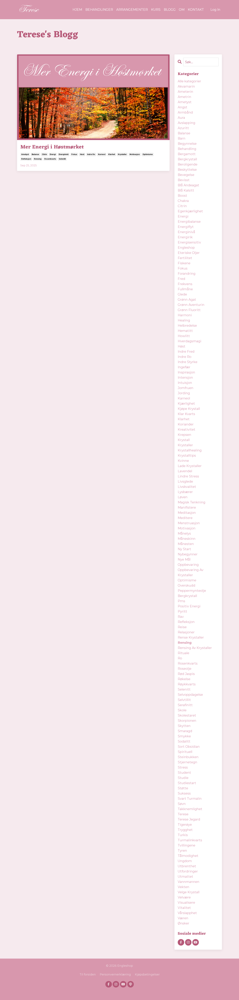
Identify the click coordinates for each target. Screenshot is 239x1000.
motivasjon (135, 154)
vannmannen (188, 882)
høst (82, 154)
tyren (182, 851)
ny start (184, 549)
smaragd (185, 731)
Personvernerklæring (115, 974)
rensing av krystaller (195, 648)
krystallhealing (190, 450)
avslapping (186, 123)
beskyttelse (187, 170)
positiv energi (189, 606)
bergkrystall (187, 159)
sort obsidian (189, 747)
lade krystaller (190, 466)
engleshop (186, 248)
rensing (37, 159)
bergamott (187, 154)
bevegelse (186, 175)
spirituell (185, 752)
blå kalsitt (186, 190)
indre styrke (187, 362)
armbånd (185, 112)
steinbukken (188, 757)
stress (183, 767)
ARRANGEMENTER (132, 10)
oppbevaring (188, 565)
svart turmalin (190, 799)
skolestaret (187, 715)
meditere (185, 518)
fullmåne (185, 289)
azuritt (183, 128)
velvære (184, 897)
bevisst (184, 180)
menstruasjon (189, 523)
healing (184, 320)
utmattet (185, 876)
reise (182, 627)
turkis (183, 835)
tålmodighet (188, 856)
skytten (184, 726)
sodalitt (184, 741)
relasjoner (186, 632)
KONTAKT (196, 10)
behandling (187, 149)
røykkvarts (187, 684)
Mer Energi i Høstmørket (52, 147)
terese (183, 814)
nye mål (184, 559)
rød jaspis (186, 674)
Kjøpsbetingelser (147, 974)
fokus (74, 154)
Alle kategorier (189, 81)
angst (182, 107)
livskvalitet (187, 487)
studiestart (187, 783)
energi (53, 154)
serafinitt (185, 705)
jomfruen (185, 388)
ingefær (184, 367)
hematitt (185, 331)
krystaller (122, 154)
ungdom (185, 861)
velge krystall (188, 892)
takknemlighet (190, 809)
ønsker (183, 923)
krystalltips (187, 455)
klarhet (111, 154)
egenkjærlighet (190, 211)
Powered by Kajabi (119, 991)
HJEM (77, 10)
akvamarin (186, 86)
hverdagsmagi (189, 341)
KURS (155, 10)
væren (183, 918)
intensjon (185, 377)
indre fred (186, 351)
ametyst (25, 154)
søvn (182, 804)
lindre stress (188, 476)
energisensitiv (189, 242)
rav (181, 617)
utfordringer (188, 871)
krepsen (184, 435)
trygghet (185, 830)
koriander (186, 424)
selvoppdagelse (190, 695)
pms (181, 601)
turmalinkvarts (190, 840)
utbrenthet (187, 866)
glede (182, 294)
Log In (215, 10)
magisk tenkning (191, 502)
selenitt (62, 159)
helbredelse (187, 325)
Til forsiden (88, 974)
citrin (44, 154)
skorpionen (187, 721)
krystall (184, 440)
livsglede (185, 481)
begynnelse (187, 144)
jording (184, 393)
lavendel (185, 471)
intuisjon (185, 383)
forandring (186, 274)
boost (182, 196)
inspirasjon (186, 372)
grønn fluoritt (189, 310)
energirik (185, 237)
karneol (101, 154)
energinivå (63, 154)
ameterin (185, 92)
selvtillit (184, 700)
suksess (184, 793)
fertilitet (185, 258)
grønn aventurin (191, 305)
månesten (186, 544)
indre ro (91, 154)
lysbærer (185, 492)
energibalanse (189, 222)
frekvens (185, 284)
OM (182, 10)
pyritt (182, 611)
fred (181, 279)
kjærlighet (186, 403)
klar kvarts (186, 414)
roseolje (184, 669)
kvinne (183, 461)
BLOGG (170, 10)
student (184, 773)
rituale (183, 653)
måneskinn (186, 539)
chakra (183, 201)
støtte (183, 788)
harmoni (185, 315)
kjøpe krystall (189, 409)
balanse (35, 154)
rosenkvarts (50, 159)
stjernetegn (187, 762)
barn (181, 138)
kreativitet (186, 429)
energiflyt (186, 227)
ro (180, 658)
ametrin (184, 97)
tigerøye (185, 825)
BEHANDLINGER (99, 10)
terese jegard (189, 819)
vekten (183, 887)
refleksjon (26, 159)
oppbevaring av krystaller (190, 572)
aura (181, 118)
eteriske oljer (189, 253)
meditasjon (187, 513)
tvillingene (186, 845)
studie (183, 778)
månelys (184, 533)
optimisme (148, 154)
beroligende (187, 164)
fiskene (184, 263)
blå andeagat (188, 185)
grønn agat (187, 299)
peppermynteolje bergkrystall (192, 593)
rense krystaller (191, 637)
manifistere (187, 507)
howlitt (184, 336)
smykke (184, 736)
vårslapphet (187, 913)
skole (182, 710)
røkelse (184, 679)
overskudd (186, 585)
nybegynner (188, 554)
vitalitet (184, 908)
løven (182, 497)
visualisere (186, 902)
